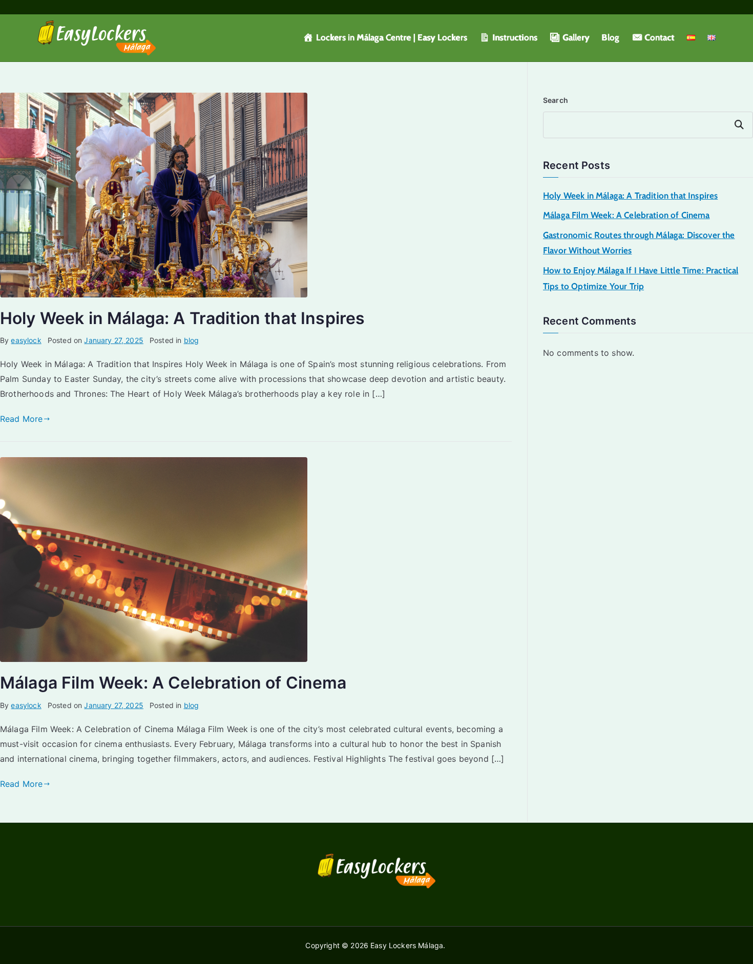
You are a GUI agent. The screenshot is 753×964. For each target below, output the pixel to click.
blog (191, 340)
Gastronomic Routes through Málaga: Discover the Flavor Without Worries (639, 243)
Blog (610, 37)
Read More (21, 419)
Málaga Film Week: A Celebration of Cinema (173, 683)
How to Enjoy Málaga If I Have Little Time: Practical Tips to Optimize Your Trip (640, 278)
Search (555, 100)
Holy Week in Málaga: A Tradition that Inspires (182, 318)
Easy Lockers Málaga (406, 945)
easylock (26, 340)
